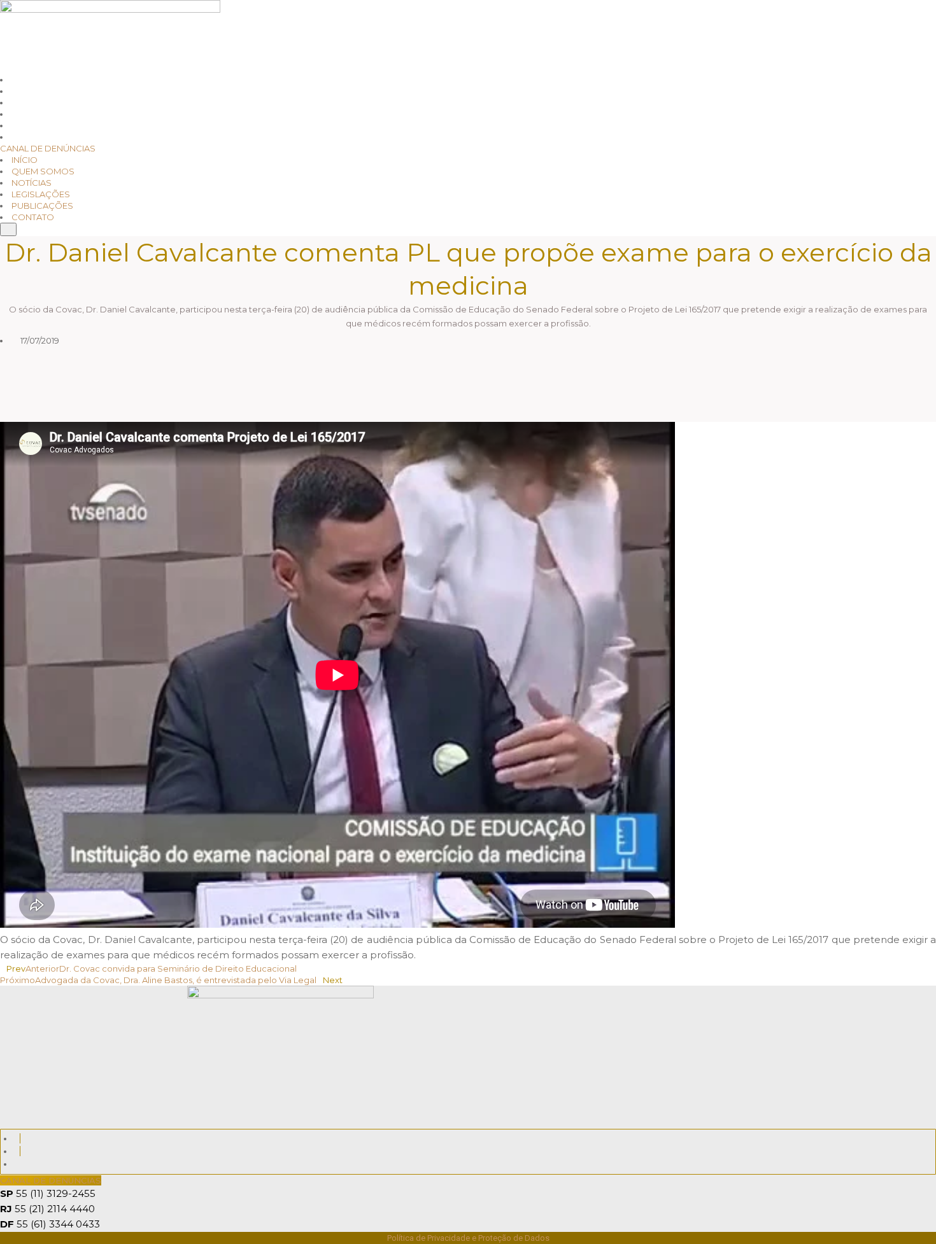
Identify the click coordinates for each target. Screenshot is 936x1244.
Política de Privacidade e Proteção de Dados (468, 1238)
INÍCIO (24, 160)
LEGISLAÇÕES (40, 194)
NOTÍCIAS (31, 183)
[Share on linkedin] (234, 374)
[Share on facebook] (234, 393)
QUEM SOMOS (42, 171)
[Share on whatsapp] (234, 355)
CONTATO (32, 217)
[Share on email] (234, 412)
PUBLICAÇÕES (42, 205)
